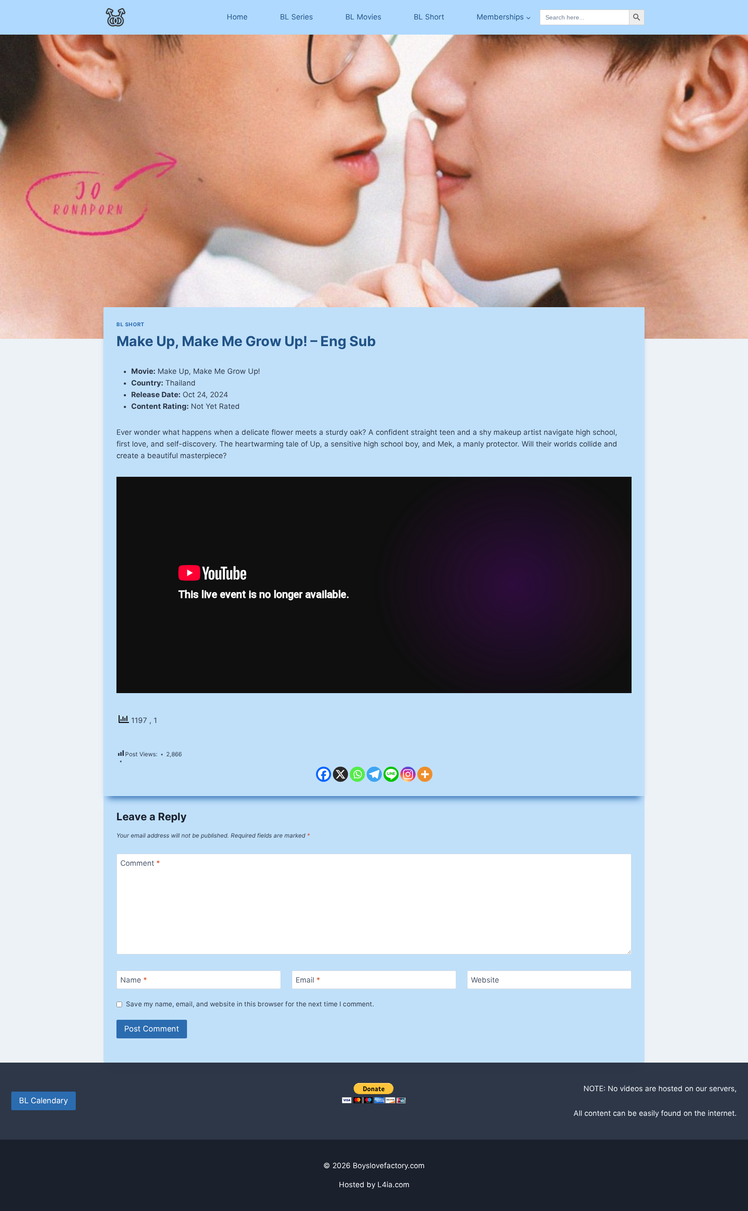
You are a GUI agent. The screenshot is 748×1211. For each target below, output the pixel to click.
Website (485, 980)
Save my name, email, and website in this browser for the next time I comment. (250, 1004)
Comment (140, 863)
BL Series (296, 17)
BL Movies (363, 17)
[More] (424, 774)
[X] (340, 774)
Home (237, 17)
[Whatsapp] (357, 774)
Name (133, 980)
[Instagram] (408, 774)
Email (308, 980)
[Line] (391, 774)
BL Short (429, 17)
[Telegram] (374, 774)
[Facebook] (323, 774)
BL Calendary (43, 1100)
